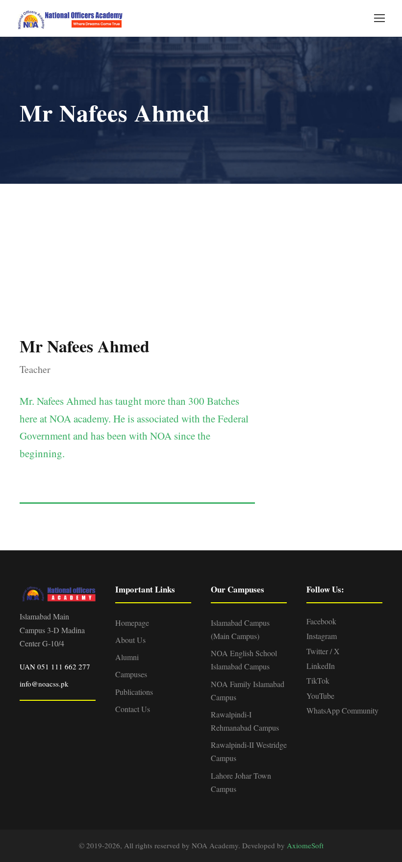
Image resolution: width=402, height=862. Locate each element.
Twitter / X (323, 651)
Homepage (132, 622)
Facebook (321, 621)
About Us (130, 640)
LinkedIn (320, 666)
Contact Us (132, 709)
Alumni (127, 657)
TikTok (317, 680)
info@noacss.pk (44, 684)
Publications (134, 692)
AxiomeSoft (305, 845)
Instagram (321, 636)
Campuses (131, 674)
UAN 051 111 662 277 (55, 666)
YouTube (320, 695)
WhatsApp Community (342, 710)
